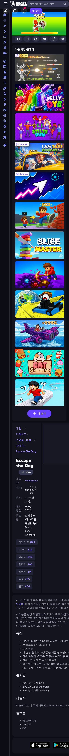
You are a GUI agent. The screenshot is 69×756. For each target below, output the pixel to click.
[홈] (4, 15)
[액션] (4, 104)
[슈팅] (4, 83)
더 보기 (41, 413)
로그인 (36, 11)
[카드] (4, 126)
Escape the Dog (26, 451)
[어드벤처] (4, 110)
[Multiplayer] (4, 47)
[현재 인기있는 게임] (4, 31)
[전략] (4, 121)
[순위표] (4, 53)
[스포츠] (4, 88)
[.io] (4, 61)
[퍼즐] (4, 137)
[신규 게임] (4, 25)
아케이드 (21, 434)
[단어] (4, 66)
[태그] (4, 145)
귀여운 (20, 440)
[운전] (4, 115)
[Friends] (6, 11)
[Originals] (4, 42)
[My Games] (15, 11)
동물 (28, 440)
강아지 (20, 445)
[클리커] (4, 132)
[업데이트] (4, 36)
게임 (18, 428)
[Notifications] (24, 11)
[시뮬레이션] (4, 93)
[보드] (4, 72)
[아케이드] (4, 99)
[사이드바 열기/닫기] (6, 4)
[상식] (4, 77)
